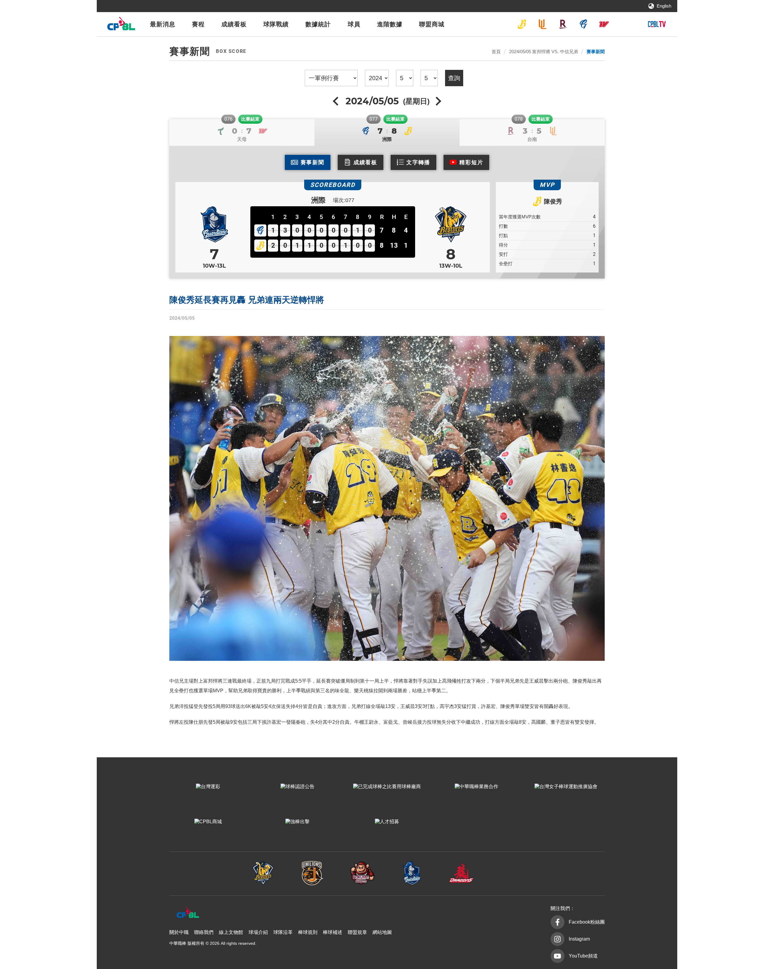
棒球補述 (332, 932)
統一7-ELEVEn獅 (542, 24)
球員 (354, 24)
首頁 (496, 51)
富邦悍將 (583, 24)
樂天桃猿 (563, 24)
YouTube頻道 (583, 955)
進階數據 (389, 24)
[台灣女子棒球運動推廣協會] (566, 786)
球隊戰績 (276, 24)
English (664, 5)
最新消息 (162, 24)
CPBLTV (656, 24)
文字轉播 (418, 162)
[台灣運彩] (208, 786)
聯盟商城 (431, 24)
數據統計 (318, 24)
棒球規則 (307, 932)
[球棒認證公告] (297, 786)
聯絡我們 (203, 932)
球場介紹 (258, 932)
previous (336, 101)
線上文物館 (231, 932)
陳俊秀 (553, 201)
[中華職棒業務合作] (476, 786)
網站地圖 (382, 932)
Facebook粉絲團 (587, 922)
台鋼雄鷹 (624, 24)
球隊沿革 (283, 932)
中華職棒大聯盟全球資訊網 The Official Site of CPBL (121, 25)
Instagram (579, 938)
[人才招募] (387, 822)
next (437, 101)
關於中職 (179, 932)
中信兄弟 (522, 24)
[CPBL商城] (208, 822)
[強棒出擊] (297, 822)
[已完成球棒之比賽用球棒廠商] (387, 786)
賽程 (198, 24)
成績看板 (234, 24)
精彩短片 (471, 162)
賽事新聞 (596, 51)
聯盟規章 (357, 932)
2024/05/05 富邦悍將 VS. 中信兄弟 (543, 51)
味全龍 (604, 24)
